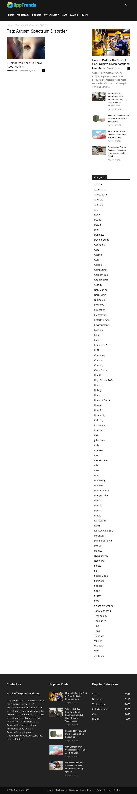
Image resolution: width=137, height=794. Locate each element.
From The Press (102, 345)
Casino (98, 254)
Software (99, 580)
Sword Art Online (103, 605)
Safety (97, 565)
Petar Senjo (12, 70)
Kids (96, 445)
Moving (98, 510)
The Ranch (100, 620)
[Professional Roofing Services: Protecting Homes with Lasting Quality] (99, 150)
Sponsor (98, 585)
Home (11, 15)
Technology (23, 15)
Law (96, 455)
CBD (96, 259)
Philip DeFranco (103, 540)
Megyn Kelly (101, 495)
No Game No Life (103, 530)
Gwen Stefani (101, 370)
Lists (96, 470)
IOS (96, 435)
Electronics (100, 314)
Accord (98, 184)
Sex (96, 570)
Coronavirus (101, 274)
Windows (99, 646)
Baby (97, 214)
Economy (99, 304)
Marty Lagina (101, 490)
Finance (98, 335)
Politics (98, 550)
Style (97, 600)
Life (96, 465)
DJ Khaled (99, 299)
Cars (64, 15)
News (97, 525)
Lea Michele (101, 460)
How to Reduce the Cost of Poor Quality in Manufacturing (76, 696)
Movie (97, 500)
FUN (96, 350)
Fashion (98, 330)
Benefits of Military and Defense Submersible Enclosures (118, 118)
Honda (98, 405)
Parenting (99, 535)
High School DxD (103, 380)
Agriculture (100, 194)
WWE (97, 651)
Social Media (101, 575)
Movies (98, 505)
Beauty (98, 219)
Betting (98, 224)
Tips (96, 625)
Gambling (99, 355)
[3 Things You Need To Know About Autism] (26, 48)
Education (99, 309)
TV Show (99, 636)
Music (97, 515)
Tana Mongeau (102, 610)
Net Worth (100, 520)
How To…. (99, 410)
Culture (98, 284)
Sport (97, 590)
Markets (98, 485)
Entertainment (51, 15)
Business (36, 15)
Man (96, 475)
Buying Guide (101, 239)
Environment (101, 325)
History (98, 385)
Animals (98, 204)
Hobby (97, 390)
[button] (126, 5)
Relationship (101, 555)
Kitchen (98, 450)
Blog (96, 229)
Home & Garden (103, 400)
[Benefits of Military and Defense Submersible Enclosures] (99, 118)
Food (97, 340)
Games (98, 360)
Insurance (99, 425)
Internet (98, 430)
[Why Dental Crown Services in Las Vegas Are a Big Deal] (99, 134)
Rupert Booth (98, 68)
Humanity (99, 415)
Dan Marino (100, 289)
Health (84, 15)
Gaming (74, 15)
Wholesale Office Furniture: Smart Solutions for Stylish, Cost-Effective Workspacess (117, 99)
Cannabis (99, 244)
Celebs (98, 264)
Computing (100, 269)
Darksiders (100, 294)
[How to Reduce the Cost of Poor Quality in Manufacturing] (111, 42)
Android (98, 199)
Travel (97, 630)
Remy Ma (99, 560)
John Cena (100, 440)
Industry (99, 420)
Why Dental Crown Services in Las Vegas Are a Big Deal (117, 134)
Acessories (100, 189)
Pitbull (97, 545)
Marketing (100, 480)
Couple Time (101, 279)
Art (96, 209)
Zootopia (99, 656)
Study (97, 595)
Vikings (98, 641)
